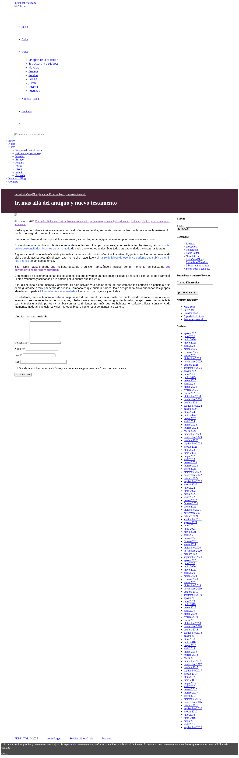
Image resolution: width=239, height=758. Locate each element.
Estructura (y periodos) (43, 64)
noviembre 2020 (193, 550)
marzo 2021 (190, 538)
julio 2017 (189, 676)
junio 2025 (190, 377)
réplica (145, 221)
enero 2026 (190, 355)
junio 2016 (190, 717)
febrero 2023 (191, 465)
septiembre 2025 (193, 367)
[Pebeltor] (20, 6)
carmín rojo (96, 221)
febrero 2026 (191, 352)
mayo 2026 (190, 342)
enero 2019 (190, 620)
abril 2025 (189, 383)
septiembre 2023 (193, 443)
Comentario (22, 342)
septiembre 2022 (193, 481)
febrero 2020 (191, 579)
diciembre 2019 (192, 585)
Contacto (26, 111)
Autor (25, 39)
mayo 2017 (190, 683)
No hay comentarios (78, 221)
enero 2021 (190, 544)
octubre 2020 (191, 553)
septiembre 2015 (193, 727)
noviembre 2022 (193, 475)
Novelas (34, 67)
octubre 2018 (191, 629)
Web (17, 361)
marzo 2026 (190, 348)
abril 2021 (189, 534)
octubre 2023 (191, 440)
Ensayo (33, 71)
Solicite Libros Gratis (81, 738)
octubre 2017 (191, 667)
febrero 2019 (191, 616)
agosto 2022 (190, 484)
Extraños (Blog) (194, 259)
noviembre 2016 (193, 702)
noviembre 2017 (193, 664)
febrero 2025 (191, 389)
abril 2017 (189, 686)
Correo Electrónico (189, 282)
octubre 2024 (191, 402)
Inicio (25, 26)
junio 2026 (190, 339)
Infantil (33, 87)
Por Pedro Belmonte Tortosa (50, 221)
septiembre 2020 (193, 556)
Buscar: (181, 225)
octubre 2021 (191, 516)
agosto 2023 (190, 446)
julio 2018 (189, 638)
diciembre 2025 (192, 358)
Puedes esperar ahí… (195, 319)
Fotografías (192, 249)
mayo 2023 (190, 456)
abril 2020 (189, 572)
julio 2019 (189, 601)
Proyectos (191, 246)
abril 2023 (189, 459)
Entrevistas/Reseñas (197, 262)
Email (18, 355)
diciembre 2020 (192, 547)
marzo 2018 (190, 651)
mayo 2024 (190, 418)
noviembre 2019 (193, 588)
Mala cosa (189, 306)
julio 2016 (189, 714)
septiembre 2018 (193, 632)
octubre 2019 (191, 591)
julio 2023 (189, 449)
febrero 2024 (191, 427)
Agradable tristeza (194, 316)
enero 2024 (190, 430)
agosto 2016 (190, 711)
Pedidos (106, 738)
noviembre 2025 (193, 361)
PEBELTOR (22, 738)
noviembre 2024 (193, 399)
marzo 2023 (190, 462)
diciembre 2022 (192, 471)
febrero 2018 (191, 654)
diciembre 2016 (192, 698)
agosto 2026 (190, 333)
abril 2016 (189, 724)
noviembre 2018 (193, 626)
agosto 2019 (190, 597)
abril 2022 (189, 497)
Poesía (33, 79)
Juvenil (33, 83)
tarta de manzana (160, 221)
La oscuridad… (192, 312)
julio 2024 (189, 411)
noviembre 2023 (193, 437)
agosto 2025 (190, 370)
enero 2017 (190, 695)
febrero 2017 (191, 692)
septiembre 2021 (193, 519)
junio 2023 (190, 452)
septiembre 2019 (193, 594)
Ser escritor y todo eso (198, 268)
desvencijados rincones (116, 221)
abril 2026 (189, 345)
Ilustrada (34, 90)
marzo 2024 (190, 424)
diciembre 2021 (192, 509)
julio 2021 (189, 525)
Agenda (190, 243)
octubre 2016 (191, 705)
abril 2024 (189, 421)
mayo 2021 (190, 531)
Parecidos (189, 309)
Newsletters (192, 256)
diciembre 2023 (192, 434)
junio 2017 (190, 679)
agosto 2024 (190, 408)
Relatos (33, 75)
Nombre (20, 348)
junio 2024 (190, 415)
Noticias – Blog (30, 98)
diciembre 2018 (192, 623)
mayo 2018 (190, 645)
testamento (20, 224)
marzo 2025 (190, 386)
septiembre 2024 (193, 405)
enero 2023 (190, 468)
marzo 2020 (190, 575)
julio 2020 (189, 563)
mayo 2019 (190, 607)
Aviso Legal (54, 738)
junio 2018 (190, 642)
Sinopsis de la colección (43, 60)
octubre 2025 (191, 364)
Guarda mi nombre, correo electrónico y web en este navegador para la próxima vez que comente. (72, 368)
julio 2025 (189, 374)
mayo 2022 (190, 493)
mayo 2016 (190, 720)
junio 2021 (190, 528)
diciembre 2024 (192, 396)
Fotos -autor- (193, 252)
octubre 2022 (191, 478)
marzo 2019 (190, 613)
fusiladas (135, 221)
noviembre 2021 (193, 512)
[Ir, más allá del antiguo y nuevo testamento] (16, 215)
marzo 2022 (190, 500)
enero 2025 (190, 393)
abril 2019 (189, 610)
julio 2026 (189, 336)
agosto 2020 (190, 560)
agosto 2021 (190, 522)
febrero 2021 (191, 541)
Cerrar (4, 753)
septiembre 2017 (193, 670)
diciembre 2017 (192, 661)
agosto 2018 (190, 635)
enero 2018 (190, 657)
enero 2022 (190, 506)
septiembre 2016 (193, 708)
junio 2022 (190, 490)
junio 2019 (190, 604)
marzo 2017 (190, 689)
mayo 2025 (190, 380)
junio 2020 (190, 566)
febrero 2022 (191, 503)
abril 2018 (189, 648)
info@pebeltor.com (25, 2)
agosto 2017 (190, 673)
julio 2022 (189, 487)
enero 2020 (190, 582)
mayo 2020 (190, 569)
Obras (25, 51)
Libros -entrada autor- (198, 265)
